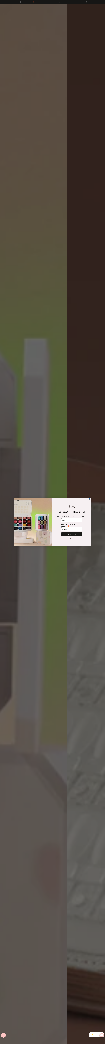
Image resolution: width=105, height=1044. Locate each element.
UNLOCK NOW (71, 534)
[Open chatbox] (101, 1035)
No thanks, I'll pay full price (71, 538)
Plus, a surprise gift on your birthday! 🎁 (70, 525)
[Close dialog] (89, 499)
